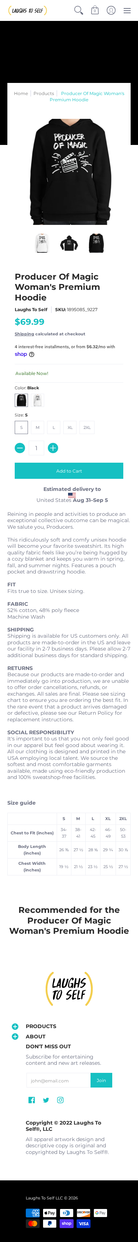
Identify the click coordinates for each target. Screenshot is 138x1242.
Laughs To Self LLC (44, 1198)
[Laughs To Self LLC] (27, 10)
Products (43, 93)
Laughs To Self (31, 309)
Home (21, 93)
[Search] (79, 10)
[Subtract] (20, 448)
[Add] (53, 448)
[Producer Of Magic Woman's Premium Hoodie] (42, 243)
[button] (95, 10)
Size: (21, 415)
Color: (27, 388)
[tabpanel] (69, 695)
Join (101, 1080)
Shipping (24, 333)
